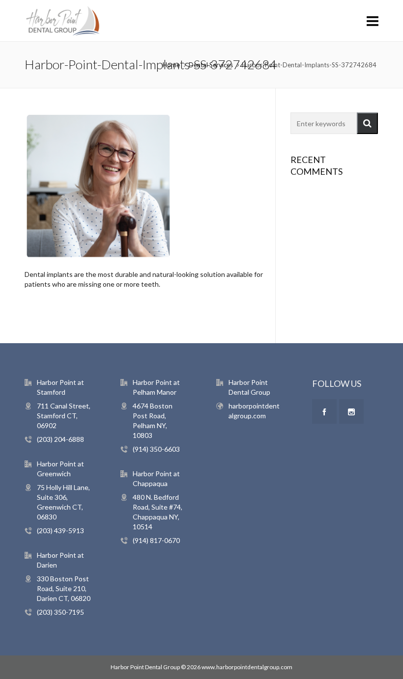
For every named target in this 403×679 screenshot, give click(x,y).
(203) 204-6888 (60, 439)
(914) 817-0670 (156, 540)
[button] (367, 123)
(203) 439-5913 (60, 530)
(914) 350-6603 (156, 449)
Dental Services (211, 65)
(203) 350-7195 (60, 612)
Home (171, 65)
